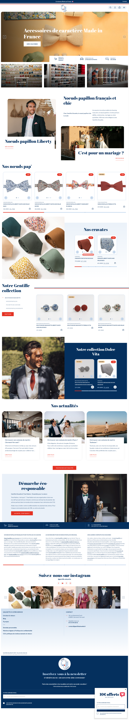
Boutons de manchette (42, 323)
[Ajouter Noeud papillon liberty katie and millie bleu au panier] (29, 208)
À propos (6, 621)
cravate (107, 545)
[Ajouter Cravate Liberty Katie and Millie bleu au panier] (115, 262)
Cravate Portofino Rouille (84, 258)
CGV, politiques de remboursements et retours (17, 633)
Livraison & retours (9, 615)
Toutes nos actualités (64, 468)
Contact (125, 1)
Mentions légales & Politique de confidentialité (17, 630)
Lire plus (8, 455)
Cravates (77, 256)
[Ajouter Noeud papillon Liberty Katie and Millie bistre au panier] (61, 208)
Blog (4, 618)
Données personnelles (10, 627)
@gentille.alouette (64, 579)
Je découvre (21, 82)
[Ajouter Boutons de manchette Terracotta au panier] (92, 327)
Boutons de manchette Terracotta (79, 325)
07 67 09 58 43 (73, 622)
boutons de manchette (95, 543)
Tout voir (8, 314)
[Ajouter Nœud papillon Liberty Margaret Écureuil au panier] (92, 208)
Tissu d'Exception (102, 202)
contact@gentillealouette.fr (77, 626)
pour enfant (16, 554)
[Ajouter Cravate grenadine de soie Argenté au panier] (115, 387)
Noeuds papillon (7, 202)
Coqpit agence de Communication (19, 654)
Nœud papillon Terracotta (107, 204)
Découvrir (32, 44)
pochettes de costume (114, 543)
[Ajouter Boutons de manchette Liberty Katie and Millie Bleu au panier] (61, 329)
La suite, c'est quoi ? (22, 513)
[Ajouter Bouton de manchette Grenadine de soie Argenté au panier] (92, 387)
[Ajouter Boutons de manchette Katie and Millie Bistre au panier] (123, 329)
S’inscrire (111, 710)
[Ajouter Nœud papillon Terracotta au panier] (124, 206)
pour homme (11, 538)
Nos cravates (96, 229)
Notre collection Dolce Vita (95, 351)
